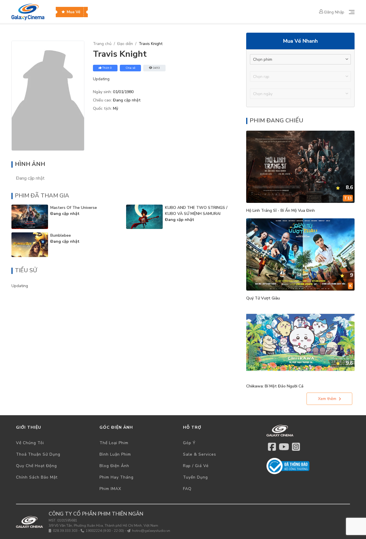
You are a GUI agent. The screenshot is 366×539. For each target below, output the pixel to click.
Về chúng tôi (30, 443)
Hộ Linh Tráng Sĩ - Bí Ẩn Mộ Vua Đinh (280, 210)
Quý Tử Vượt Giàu (263, 298)
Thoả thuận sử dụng (38, 454)
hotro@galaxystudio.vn (151, 530)
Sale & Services (199, 454)
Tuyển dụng (195, 477)
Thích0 (107, 68)
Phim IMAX (110, 488)
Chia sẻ (130, 68)
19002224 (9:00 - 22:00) (105, 530)
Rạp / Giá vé (196, 466)
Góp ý (189, 443)
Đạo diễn (125, 43)
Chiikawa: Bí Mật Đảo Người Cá (274, 386)
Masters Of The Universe (73, 207)
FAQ (187, 488)
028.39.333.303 (65, 530)
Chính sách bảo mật (36, 477)
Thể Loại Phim (114, 443)
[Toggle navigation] (352, 12)
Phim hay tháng (117, 477)
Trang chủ (102, 43)
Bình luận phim (115, 454)
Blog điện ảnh (114, 466)
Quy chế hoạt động (36, 466)
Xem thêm (327, 398)
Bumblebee (60, 235)
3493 (156, 68)
